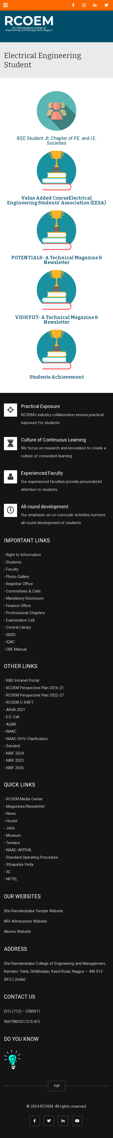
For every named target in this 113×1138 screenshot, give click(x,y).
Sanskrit (13, 746)
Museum (13, 835)
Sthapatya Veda (19, 864)
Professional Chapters (25, 612)
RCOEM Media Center (24, 799)
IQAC (10, 641)
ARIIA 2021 (15, 709)
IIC (8, 871)
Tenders (13, 842)
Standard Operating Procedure (32, 857)
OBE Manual (16, 649)
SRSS (11, 634)
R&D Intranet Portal (22, 680)
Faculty (12, 569)
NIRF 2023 (15, 760)
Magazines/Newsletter (25, 806)
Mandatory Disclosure (25, 598)
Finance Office (18, 605)
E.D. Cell (12, 716)
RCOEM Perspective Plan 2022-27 (35, 695)
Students (14, 561)
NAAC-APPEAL (19, 850)
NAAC (11, 731)
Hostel (11, 820)
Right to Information (23, 554)
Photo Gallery (17, 576)
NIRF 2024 (15, 753)
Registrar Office (19, 583)
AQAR (11, 724)
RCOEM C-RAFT (20, 702)
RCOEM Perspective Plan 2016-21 (35, 687)
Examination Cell (20, 620)
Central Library (18, 627)
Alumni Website (17, 931)
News (11, 813)
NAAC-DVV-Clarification (27, 738)
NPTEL (12, 879)
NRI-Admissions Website (25, 921)
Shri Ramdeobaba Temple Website (33, 911)
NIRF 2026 (15, 767)
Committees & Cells (23, 591)
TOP (57, 1086)
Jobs (10, 828)
